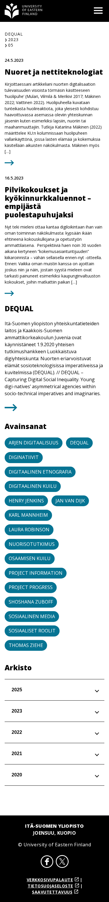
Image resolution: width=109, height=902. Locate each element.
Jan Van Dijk (70, 500)
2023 (13, 39)
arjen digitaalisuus (33, 442)
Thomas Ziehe (26, 645)
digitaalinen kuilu (33, 486)
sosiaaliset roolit (32, 630)
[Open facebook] (47, 862)
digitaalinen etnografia (40, 472)
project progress (31, 587)
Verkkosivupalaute (50, 879)
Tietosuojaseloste (50, 886)
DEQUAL (14, 34)
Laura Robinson (29, 529)
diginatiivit (24, 457)
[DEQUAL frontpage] (23, 11)
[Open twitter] (62, 862)
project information (35, 573)
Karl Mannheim (28, 515)
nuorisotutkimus (32, 544)
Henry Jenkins (26, 500)
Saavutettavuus (52, 892)
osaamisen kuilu (30, 558)
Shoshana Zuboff (31, 602)
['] (11, 409)
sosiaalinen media (32, 616)
